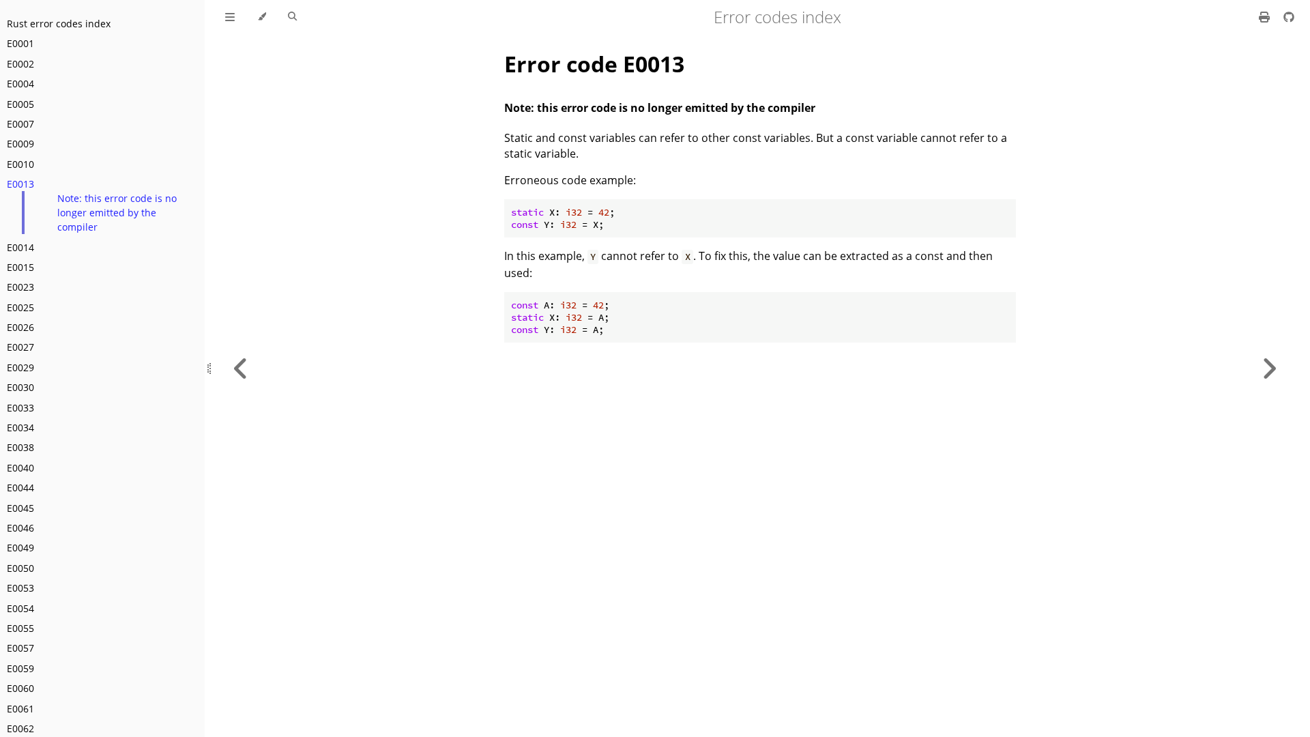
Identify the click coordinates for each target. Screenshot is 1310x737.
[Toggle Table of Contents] (230, 17)
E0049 (20, 547)
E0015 (20, 267)
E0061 (20, 708)
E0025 (20, 307)
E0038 (20, 447)
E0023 (20, 286)
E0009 (20, 143)
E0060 (20, 688)
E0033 (20, 407)
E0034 (20, 427)
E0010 (20, 164)
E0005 (20, 104)
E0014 (20, 247)
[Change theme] (261, 17)
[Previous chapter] (241, 368)
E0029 (20, 367)
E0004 (20, 83)
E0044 (20, 487)
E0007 (20, 123)
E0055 (20, 628)
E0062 (20, 728)
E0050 (20, 568)
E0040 (20, 467)
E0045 (20, 508)
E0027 (20, 347)
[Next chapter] (1269, 368)
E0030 (20, 387)
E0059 (20, 668)
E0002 (20, 63)
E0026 (20, 327)
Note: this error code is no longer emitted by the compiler (117, 212)
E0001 (20, 43)
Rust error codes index (59, 23)
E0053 (20, 587)
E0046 (20, 527)
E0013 (20, 183)
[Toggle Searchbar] (292, 17)
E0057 (20, 647)
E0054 (20, 608)
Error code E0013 (594, 63)
